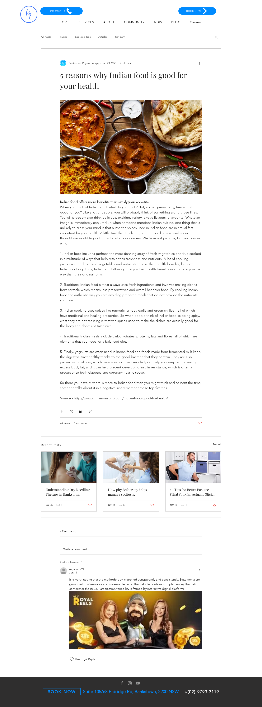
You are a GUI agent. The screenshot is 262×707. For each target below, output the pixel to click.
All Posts (46, 36)
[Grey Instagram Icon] (129, 683)
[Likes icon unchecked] (71, 659)
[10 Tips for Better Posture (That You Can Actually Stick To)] (193, 467)
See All (217, 444)
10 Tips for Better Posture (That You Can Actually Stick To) (191, 492)
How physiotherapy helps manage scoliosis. (127, 492)
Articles (102, 36)
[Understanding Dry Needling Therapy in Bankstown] (68, 467)
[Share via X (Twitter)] (71, 411)
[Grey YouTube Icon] (137, 683)
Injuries (63, 36)
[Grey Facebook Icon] (121, 683)
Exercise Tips (83, 36)
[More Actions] (199, 571)
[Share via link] (90, 411)
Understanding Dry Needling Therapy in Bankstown (68, 492)
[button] (216, 36)
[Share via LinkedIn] (80, 411)
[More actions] (199, 63)
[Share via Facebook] (62, 411)
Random (120, 36)
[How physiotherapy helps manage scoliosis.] (131, 467)
